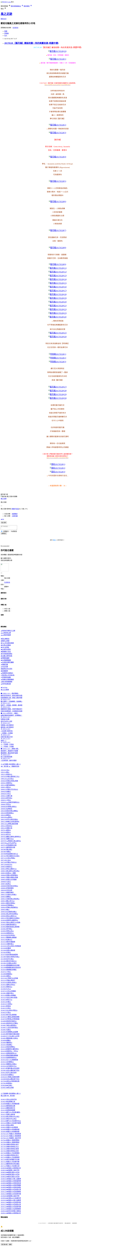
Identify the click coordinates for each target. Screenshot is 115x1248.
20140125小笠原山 (6, 1004)
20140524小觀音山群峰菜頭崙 (10, 1017)
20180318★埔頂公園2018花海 (10, 1174)
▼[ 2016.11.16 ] (5, 735)
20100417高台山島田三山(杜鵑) (10, 922)
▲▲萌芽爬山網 (6, 633)
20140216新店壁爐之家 (8, 1101)
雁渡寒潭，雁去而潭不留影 (9, 753)
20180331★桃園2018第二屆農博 (11, 1179)
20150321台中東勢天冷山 (9, 1066)
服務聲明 (74, 1223)
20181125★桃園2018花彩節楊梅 (11, 1191)
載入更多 (3, 522)
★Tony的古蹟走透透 (7, 643)
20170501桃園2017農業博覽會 (10, 1142)
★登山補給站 (5, 638)
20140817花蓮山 (6, 1029)
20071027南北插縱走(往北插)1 (10, 856)
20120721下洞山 (6, 972)
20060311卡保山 (6, 800)
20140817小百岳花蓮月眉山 (9, 1027)
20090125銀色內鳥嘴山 (8, 903)
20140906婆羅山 (6, 1040)
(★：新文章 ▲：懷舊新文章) (10, 766)
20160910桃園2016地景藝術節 (10, 1131)
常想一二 (3, 740)
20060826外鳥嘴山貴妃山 (9, 806)
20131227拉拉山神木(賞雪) (9, 997)
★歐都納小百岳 (6, 651)
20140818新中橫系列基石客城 (10, 1034)
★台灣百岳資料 (6, 649)
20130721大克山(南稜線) (8, 991)
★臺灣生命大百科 (6, 668)
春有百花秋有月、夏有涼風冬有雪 (11, 695)
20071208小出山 (6, 860)
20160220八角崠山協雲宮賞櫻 (10, 1077)
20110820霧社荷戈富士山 (9, 961)
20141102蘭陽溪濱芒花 (8, 1108)
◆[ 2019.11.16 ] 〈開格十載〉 (10, 748)
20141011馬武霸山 (6, 1044)
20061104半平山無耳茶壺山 (9, 819)
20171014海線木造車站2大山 (10, 1146)
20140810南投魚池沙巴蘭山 (9, 1023)
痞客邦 (14, 509)
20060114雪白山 (6, 787)
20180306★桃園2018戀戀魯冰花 (11, 1168)
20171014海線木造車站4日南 (10, 1151)
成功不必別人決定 (6, 721)
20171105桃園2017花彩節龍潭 (10, 1157)
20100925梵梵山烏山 (7, 931)
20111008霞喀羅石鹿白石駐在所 (11, 967)
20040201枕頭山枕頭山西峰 (9, 781)
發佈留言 (3, 533)
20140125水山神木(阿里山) (9, 1010)
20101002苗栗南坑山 (7, 933)
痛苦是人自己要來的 (7, 727)
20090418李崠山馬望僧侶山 (9, 907)
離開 (10, 1244)
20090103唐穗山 (6, 896)
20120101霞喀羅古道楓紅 (9, 969)
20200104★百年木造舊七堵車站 (11, 1211)
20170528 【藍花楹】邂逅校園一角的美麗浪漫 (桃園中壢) (31, 43)
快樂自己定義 (5, 719)
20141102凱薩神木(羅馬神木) (10, 1049)
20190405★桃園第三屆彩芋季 (10, 1196)
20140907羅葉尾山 (6, 1042)
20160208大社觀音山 (7, 1074)
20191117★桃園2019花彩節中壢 (11, 1202)
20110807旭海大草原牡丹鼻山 (10, 956)
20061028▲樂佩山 (6, 817)
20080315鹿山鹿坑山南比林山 (10, 871)
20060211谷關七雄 (6, 796)
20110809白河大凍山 (7, 959)
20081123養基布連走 (7, 892)
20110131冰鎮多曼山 (7, 944)
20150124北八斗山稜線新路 (9, 1059)
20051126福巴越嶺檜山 (8, 785)
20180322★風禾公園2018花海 (10, 1176)
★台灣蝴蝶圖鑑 (6, 660)
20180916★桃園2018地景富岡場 (11, 1181)
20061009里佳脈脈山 (7, 813)
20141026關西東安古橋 (8, 1106)
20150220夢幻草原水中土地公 (10, 1116)
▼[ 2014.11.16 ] (5, 723)
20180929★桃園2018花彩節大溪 (11, 1189)
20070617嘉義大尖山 (7, 839)
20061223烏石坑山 (6, 826)
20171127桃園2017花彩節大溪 (10, 1166)
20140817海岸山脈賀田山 (9, 1025)
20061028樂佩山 (6, 815)
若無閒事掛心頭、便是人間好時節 (11, 697)
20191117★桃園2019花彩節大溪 (11, 1204)
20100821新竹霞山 (6, 929)
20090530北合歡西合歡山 (9, 911)
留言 (17, 509)
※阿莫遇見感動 (6, 677)
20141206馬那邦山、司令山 (9, 1051)
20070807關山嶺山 (6, 849)
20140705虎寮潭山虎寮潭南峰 (10, 1019)
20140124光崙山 (6, 1002)
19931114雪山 (5, 772)
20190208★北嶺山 (6, 1085)
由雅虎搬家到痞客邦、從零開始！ (11, 715)
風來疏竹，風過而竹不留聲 (9, 751)
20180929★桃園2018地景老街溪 (11, 1183)
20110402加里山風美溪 (8, 950)
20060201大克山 (6, 793)
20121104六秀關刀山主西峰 (9, 978)
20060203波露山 (6, 791)
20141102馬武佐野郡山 (8, 1047)
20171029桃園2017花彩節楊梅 (10, 1153)
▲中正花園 (4, 666)
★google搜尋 (5, 689)
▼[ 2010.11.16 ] (5, 699)
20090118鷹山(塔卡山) (8, 901)
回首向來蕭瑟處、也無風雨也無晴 (11, 711)
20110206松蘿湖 (6, 948)
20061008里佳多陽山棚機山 (9, 811)
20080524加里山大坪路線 (9, 879)
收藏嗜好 (15, 514)
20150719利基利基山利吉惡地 (10, 1068)
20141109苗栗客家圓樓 (8, 1110)
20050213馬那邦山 (6, 783)
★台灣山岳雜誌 (6, 645)
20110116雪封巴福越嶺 (8, 941)
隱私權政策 (68, 1223)
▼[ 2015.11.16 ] (5, 729)
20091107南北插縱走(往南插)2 (10, 918)
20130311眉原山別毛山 (8, 984)
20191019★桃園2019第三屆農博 (11, 1200)
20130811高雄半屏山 (7, 993)
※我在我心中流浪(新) (8, 675)
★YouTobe (4, 687)
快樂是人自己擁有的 (7, 725)
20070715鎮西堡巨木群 (8, 847)
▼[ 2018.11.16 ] (5, 742)
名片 (5, 35)
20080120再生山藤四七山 (9, 869)
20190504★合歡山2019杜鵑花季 (11, 1198)
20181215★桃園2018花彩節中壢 (11, 1194)
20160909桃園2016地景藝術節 (10, 1129)
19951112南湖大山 (6, 774)
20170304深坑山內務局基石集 (10, 1081)
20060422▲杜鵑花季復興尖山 (10, 802)
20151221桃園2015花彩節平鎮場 (11, 1123)
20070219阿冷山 (6, 834)
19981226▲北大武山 (7, 778)
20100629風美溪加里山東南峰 (10, 926)
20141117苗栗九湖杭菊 (8, 1114)
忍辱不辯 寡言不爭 (7, 737)
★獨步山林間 (5, 641)
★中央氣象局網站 (6, 653)
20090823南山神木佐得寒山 (9, 914)
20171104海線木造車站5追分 (10, 1155)
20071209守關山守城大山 (9, 862)
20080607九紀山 (6, 881)
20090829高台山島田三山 (9, 916)
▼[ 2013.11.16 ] (5, 717)
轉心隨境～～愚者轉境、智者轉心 (11, 701)
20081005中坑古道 (6, 890)
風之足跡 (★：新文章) (8, 1095)
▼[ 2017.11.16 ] (5, 738)
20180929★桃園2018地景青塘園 (11, 1185)
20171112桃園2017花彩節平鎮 (10, 1161)
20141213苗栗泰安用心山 (9, 1053)
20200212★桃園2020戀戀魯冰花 (11, 1213)
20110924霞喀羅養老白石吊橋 (10, 965)
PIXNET (44, 1223)
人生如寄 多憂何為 (7, 731)
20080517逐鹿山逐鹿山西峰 (9, 877)
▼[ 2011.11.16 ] (5, 703)
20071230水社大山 (6, 864)
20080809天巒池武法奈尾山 (9, 886)
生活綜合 (15, 27)
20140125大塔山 (6, 1008)
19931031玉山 (5, 770)
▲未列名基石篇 (6, 684)
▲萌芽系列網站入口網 (8, 630)
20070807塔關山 (6, 851)
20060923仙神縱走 (6, 808)
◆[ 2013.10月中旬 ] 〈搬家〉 (10, 713)
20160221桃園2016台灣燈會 (9, 1127)
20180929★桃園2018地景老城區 (11, 1187)
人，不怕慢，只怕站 (7, 744)
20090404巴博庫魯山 (7, 905)
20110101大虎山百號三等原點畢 (11, 946)
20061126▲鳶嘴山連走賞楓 (9, 823)
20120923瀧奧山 (6, 976)
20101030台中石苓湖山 (8, 935)
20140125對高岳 (6, 1006)
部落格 (6, 33)
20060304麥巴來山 (6, 798)
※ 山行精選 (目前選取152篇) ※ (11, 764)
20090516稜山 (5, 909)
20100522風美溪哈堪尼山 (9, 924)
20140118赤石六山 (6, 999)
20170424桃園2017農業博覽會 (10, 1140)
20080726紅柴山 (6, 884)
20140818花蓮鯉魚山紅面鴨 (9, 1032)
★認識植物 (4, 671)
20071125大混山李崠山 (8, 858)
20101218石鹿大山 (6, 939)
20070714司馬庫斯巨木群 (9, 845)
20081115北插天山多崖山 (8, 894)
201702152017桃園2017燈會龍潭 (11, 1136)
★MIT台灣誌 (5, 647)
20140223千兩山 (6, 1012)
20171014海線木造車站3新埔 (10, 1148)
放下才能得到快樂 (6, 756)
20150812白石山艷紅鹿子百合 (10, 1070)
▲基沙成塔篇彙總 (6, 681)
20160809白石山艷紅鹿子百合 (10, 1079)
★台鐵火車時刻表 (6, 656)
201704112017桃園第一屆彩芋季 (11, 1138)
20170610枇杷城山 (6, 1083)
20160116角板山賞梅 (7, 1125)
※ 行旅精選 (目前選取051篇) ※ (11, 1093)
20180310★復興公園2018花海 (10, 1172)
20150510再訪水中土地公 (9, 1118)
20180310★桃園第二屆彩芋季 (10, 1170)
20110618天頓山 (6, 952)
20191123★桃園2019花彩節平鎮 (11, 1206)
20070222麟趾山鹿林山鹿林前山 (11, 836)
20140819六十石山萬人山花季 (10, 1036)
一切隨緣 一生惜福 (7, 733)
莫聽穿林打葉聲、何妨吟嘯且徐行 (11, 709)
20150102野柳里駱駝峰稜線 (9, 1055)
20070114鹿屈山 (6, 830)
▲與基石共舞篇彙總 (7, 679)
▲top (2, 519)
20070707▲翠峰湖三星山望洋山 (11, 841)
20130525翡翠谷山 (6, 987)
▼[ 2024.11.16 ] (5, 754)
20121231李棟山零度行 (8, 980)
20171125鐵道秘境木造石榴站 (10, 1164)
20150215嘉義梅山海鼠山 (9, 1064)
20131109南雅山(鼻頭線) (8, 995)
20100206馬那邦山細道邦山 (9, 920)
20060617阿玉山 (6, 804)
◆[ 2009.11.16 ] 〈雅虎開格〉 (10, 693)
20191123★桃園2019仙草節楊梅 (11, 1209)
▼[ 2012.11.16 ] (5, 707)
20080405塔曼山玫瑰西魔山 (9, 875)
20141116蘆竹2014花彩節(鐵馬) (10, 1112)
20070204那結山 (6, 832)
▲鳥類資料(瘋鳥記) (7, 673)
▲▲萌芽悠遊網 (6, 635)
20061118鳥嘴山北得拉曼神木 (10, 821)
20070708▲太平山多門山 (9, 843)
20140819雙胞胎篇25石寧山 (9, 1038)
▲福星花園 (4, 664)
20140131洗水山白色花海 (9, 1099)
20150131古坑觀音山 (7, 1062)
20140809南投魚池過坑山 (9, 1021)
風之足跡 (6, 13)
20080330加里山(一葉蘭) (8, 873)
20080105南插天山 (6, 866)
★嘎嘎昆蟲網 (5, 658)
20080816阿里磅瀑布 (7, 888)
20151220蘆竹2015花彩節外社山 (11, 1121)
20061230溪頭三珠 (6, 828)
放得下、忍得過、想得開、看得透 (11, 705)
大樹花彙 (15, 516)
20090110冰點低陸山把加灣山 (10, 899)
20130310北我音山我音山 (9, 982)
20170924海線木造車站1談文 (10, 1144)
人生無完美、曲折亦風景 (9, 760)
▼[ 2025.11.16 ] (5, 758)
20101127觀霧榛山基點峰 (9, 937)
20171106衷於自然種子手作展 (10, 1159)
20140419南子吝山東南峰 (9, 1014)
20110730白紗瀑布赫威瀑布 (9, 954)
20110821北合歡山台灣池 (9, 963)
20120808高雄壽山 (6, 974)
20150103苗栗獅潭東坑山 (9, 1057)
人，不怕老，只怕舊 (7, 746)
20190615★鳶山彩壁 (7, 1087)
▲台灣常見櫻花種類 (7, 662)
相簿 (5, 31)
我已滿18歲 (4, 1244)
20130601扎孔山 (6, 989)
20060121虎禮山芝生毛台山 (9, 789)
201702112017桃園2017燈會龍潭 (11, 1133)
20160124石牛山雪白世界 (9, 1072)
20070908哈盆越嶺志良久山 (9, 854)
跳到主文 (3, 19)
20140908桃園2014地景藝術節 (10, 1103)
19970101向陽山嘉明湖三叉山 (10, 776)
